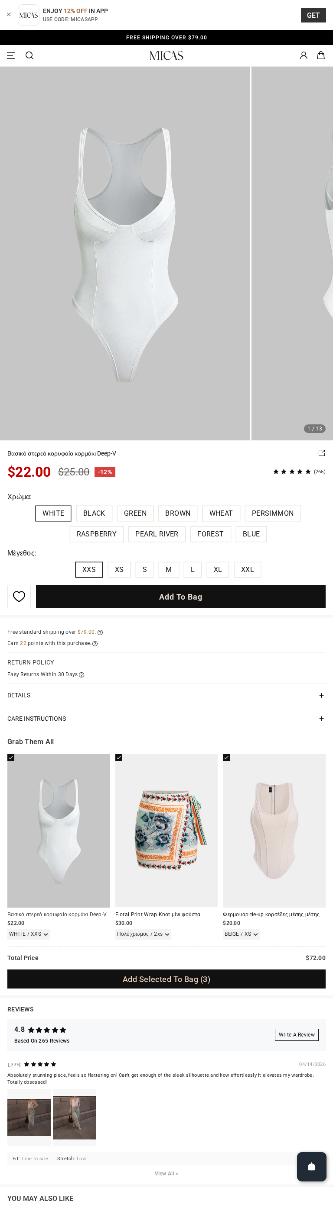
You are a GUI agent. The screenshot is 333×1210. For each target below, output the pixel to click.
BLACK (94, 513)
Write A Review (297, 1035)
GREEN (135, 513)
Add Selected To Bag (166, 979)
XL (218, 569)
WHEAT (221, 513)
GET (313, 15)
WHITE (53, 513)
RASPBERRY (97, 534)
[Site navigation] (12, 55)
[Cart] (321, 55)
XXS (89, 569)
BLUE (251, 534)
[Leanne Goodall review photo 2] (74, 1117)
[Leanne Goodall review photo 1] (29, 1117)
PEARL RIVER (156, 534)
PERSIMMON (273, 513)
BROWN (177, 513)
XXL (247, 569)
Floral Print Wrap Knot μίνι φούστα (157, 915)
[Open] (311, 1166)
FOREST (210, 534)
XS (119, 569)
